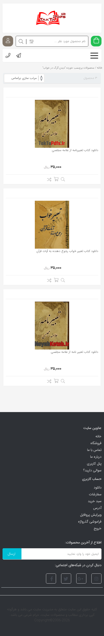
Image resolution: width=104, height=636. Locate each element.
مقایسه (47, 180)
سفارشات (95, 494)
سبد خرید (94, 501)
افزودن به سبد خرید (56, 179)
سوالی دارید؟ (92, 470)
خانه (98, 436)
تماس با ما (94, 450)
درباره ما (95, 456)
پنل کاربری (94, 463)
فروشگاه (95, 443)
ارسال (11, 554)
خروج (97, 528)
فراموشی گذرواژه (89, 521)
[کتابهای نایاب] (52, 18)
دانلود (97, 487)
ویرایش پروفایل (90, 514)
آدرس (97, 508)
